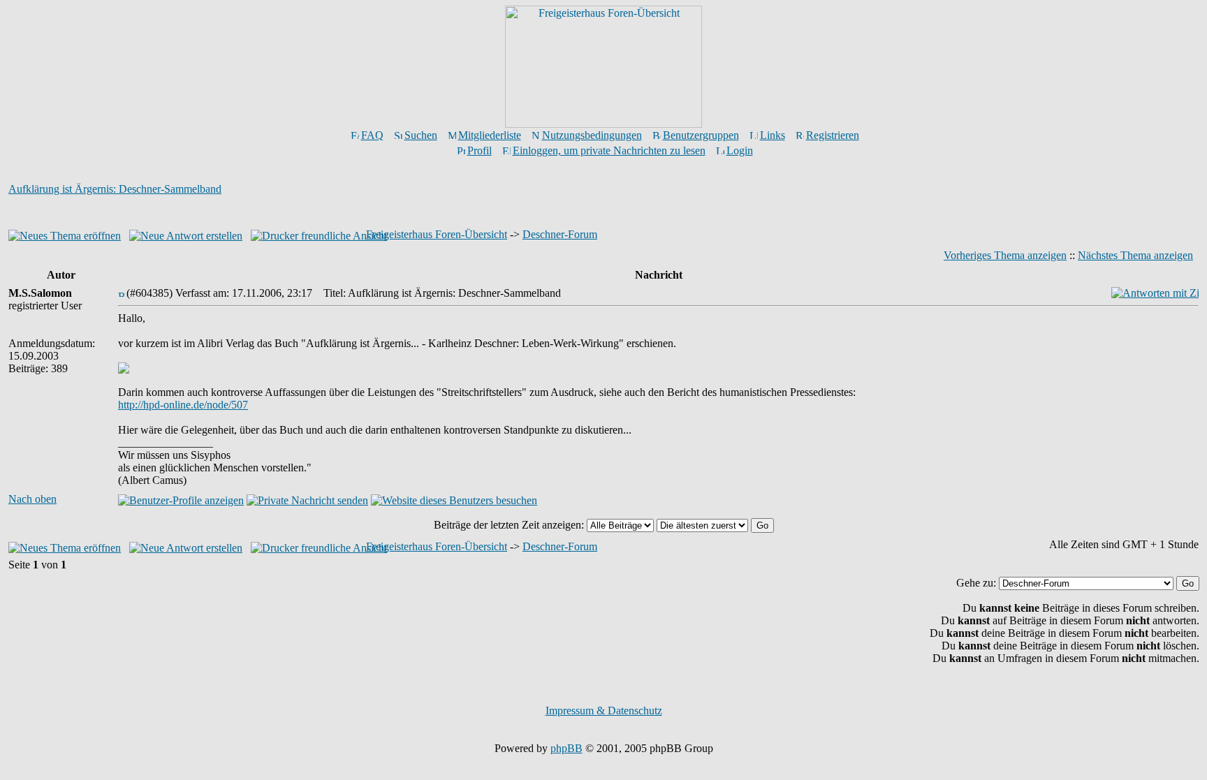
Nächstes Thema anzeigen (1135, 255)
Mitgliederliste (489, 135)
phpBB (566, 748)
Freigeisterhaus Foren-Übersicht (436, 234)
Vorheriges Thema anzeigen (1005, 255)
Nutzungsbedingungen (592, 135)
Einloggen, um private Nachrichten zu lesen (609, 150)
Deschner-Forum (559, 234)
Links (772, 135)
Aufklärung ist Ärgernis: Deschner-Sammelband (114, 189)
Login (739, 150)
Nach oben (32, 499)
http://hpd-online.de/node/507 (183, 405)
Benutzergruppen (701, 135)
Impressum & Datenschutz (604, 710)
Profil (479, 150)
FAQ (372, 135)
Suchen (420, 135)
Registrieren (832, 135)
